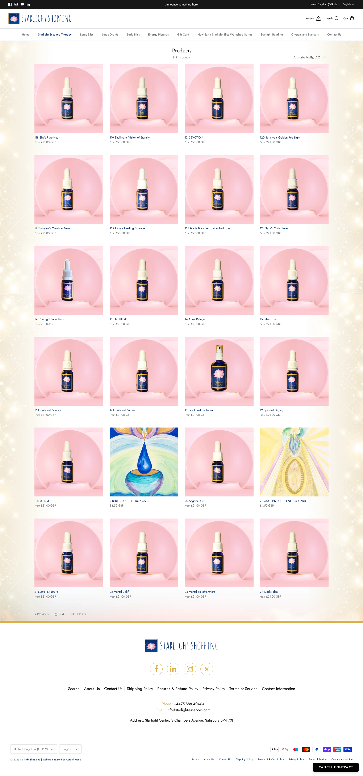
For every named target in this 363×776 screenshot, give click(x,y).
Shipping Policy (140, 689)
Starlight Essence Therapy (55, 34)
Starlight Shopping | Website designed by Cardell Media (51, 759)
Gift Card (183, 34)
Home (26, 34)
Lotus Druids (110, 34)
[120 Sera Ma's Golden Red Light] (294, 98)
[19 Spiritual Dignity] (294, 371)
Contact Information (278, 689)
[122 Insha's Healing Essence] (144, 189)
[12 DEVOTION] (219, 98)
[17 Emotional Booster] (144, 371)
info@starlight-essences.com (183, 710)
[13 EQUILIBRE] (144, 280)
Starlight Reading (272, 34)
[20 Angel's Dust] (219, 462)
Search (74, 689)
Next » (81, 614)
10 (72, 614)
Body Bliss (133, 34)
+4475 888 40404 (183, 704)
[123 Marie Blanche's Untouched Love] (219, 189)
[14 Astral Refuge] (219, 280)
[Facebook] (10, 4)
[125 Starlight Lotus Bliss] (68, 280)
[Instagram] (16, 4)
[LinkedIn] (28, 4)
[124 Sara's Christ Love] (294, 189)
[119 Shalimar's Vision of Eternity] (144, 98)
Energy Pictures (158, 34)
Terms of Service (243, 689)
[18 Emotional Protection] (219, 371)
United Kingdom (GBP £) (323, 4)
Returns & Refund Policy (177, 689)
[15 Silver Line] (294, 280)
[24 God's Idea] (294, 553)
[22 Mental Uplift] (144, 553)
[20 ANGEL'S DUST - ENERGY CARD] (294, 462)
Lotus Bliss (86, 34)
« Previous (41, 614)
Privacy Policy (214, 689)
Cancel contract (336, 767)
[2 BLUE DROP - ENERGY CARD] (144, 462)
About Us (92, 689)
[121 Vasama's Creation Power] (68, 189)
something (185, 4)
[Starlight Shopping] (39, 18)
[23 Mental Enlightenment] (219, 553)
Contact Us (334, 34)
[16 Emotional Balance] (68, 371)
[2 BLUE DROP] (68, 462)
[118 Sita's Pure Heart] (68, 98)
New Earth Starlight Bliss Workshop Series (224, 34)
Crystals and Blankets (305, 34)
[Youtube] (22, 4)
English (347, 4)
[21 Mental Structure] (68, 553)
